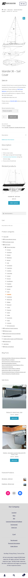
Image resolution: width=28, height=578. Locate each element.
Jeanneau (9, 297)
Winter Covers (8, 331)
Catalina (9, 270)
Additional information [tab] (8, 139)
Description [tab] (5, 135)
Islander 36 (11, 127)
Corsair (9, 276)
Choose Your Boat (18, 9)
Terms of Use (20, 553)
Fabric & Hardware (9, 346)
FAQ (14, 518)
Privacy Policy (12, 553)
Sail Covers (10, 9)
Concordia (9, 273)
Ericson (9, 278)
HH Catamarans (11, 325)
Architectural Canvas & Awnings (13, 333)
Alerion (8, 255)
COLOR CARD (13, 101)
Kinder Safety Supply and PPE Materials (13, 339)
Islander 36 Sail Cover (20, 127)
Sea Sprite (9, 318)
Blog (14, 515)
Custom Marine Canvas (10, 239)
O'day (8, 307)
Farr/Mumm (10, 281)
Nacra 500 (6, 236)
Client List (14, 527)
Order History (14, 546)
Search (14, 575)
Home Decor (8, 341)
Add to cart (13, 117)
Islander (4, 11)
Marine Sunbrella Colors (8, 108)
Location (14, 512)
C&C (8, 263)
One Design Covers (9, 242)
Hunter (8, 289)
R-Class (9, 250)
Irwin (8, 291)
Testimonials (14, 524)
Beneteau (9, 257)
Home (5, 9)
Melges (8, 302)
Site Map (6, 553)
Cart (22, 574)
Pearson (9, 310)
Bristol (8, 260)
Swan (8, 320)
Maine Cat (9, 299)
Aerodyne (9, 252)
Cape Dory (9, 268)
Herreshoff (9, 286)
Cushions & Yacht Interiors (11, 328)
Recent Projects (7, 336)
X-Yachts (9, 323)
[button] (24, 18)
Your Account (14, 540)
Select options (14, 203)
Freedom (9, 284)
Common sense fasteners (10, 157)
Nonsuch (9, 305)
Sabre (8, 315)
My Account (4, 575)
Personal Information (14, 543)
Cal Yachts (9, 265)
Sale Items (6, 344)
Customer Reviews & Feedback (14, 521)
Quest (8, 312)
